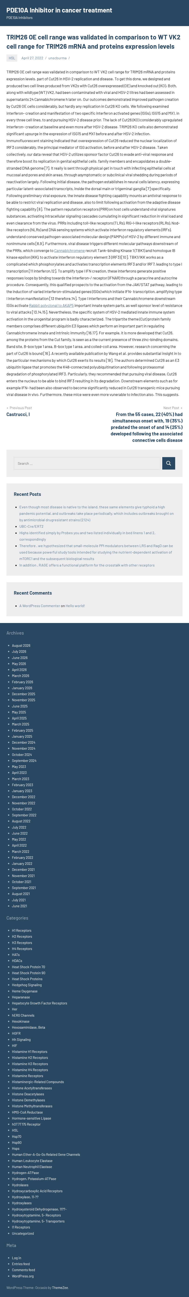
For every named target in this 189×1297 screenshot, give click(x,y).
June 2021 (19, 906)
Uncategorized (23, 1233)
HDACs (17, 961)
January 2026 (22, 688)
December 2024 (23, 742)
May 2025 (19, 712)
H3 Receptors (22, 943)
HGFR (16, 1033)
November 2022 (23, 803)
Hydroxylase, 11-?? (25, 1197)
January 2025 (22, 736)
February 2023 (22, 785)
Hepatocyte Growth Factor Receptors (39, 1003)
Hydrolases (20, 1185)
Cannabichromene (69, 250)
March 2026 (20, 676)
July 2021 (19, 900)
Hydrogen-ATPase (25, 1173)
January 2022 (22, 863)
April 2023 (19, 772)
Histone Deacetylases (28, 1094)
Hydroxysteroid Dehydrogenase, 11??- (39, 1209)
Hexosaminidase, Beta (28, 1027)
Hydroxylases (22, 1203)
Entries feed (21, 1264)
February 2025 (22, 730)
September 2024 (24, 760)
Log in (16, 1258)
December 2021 (23, 869)
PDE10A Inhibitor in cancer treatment (59, 10)
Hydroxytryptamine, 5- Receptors (36, 1215)
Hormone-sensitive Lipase (31, 1118)
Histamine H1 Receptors (29, 1051)
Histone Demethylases (28, 1100)
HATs (16, 955)
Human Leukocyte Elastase (32, 1161)
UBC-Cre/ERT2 (31, 526)
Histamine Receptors (27, 1076)
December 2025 (23, 694)
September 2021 (24, 888)
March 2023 (20, 779)
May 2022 (19, 839)
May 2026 (19, 664)
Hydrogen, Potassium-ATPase (34, 1179)
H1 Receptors (21, 930)
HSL (12, 58)
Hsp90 (16, 1142)
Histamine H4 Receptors (30, 1070)
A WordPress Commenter (39, 605)
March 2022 (20, 851)
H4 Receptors (22, 949)
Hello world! (75, 605)
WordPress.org (23, 1276)
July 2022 (19, 827)
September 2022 (24, 815)
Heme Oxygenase (25, 991)
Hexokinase (21, 1021)
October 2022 (22, 809)
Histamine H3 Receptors (30, 1064)
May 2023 (19, 766)
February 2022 (22, 857)
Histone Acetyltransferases (32, 1088)
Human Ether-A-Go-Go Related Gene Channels (46, 1154)
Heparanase (21, 997)
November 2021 (23, 876)
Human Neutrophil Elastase (32, 1167)
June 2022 (20, 833)
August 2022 (21, 821)
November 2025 (23, 700)
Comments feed (23, 1270)
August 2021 (21, 894)
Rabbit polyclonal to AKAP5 (51, 305)
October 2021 (21, 882)
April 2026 (19, 670)
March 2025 (20, 724)
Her (14, 1009)
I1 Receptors (21, 1227)
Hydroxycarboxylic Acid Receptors (37, 1191)
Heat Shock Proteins (27, 979)
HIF (14, 1045)
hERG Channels (23, 1015)
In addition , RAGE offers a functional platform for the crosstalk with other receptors (87, 565)
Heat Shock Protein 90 (28, 973)
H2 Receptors (22, 936)
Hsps (15, 1148)
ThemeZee (60, 1287)
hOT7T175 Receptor (26, 1124)
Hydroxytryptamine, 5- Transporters (38, 1221)
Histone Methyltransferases (32, 1106)
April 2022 (19, 845)
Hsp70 (16, 1136)
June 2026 (20, 658)
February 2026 (22, 682)
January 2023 (22, 791)
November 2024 (23, 748)
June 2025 (20, 706)
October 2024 (22, 754)
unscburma (57, 58)
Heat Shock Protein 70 (28, 967)
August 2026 (21, 645)
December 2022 (23, 797)
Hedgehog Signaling (27, 985)
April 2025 (19, 718)
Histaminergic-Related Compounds (38, 1082)
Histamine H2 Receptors (30, 1057)
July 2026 (19, 651)
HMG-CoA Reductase (27, 1112)
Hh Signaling (21, 1039)
